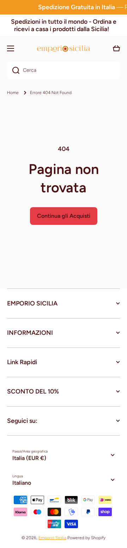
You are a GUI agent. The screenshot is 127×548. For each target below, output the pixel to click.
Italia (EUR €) (29, 458)
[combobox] (63, 70)
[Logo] (63, 48)
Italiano (21, 482)
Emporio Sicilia (52, 537)
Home (13, 92)
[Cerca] (13, 70)
